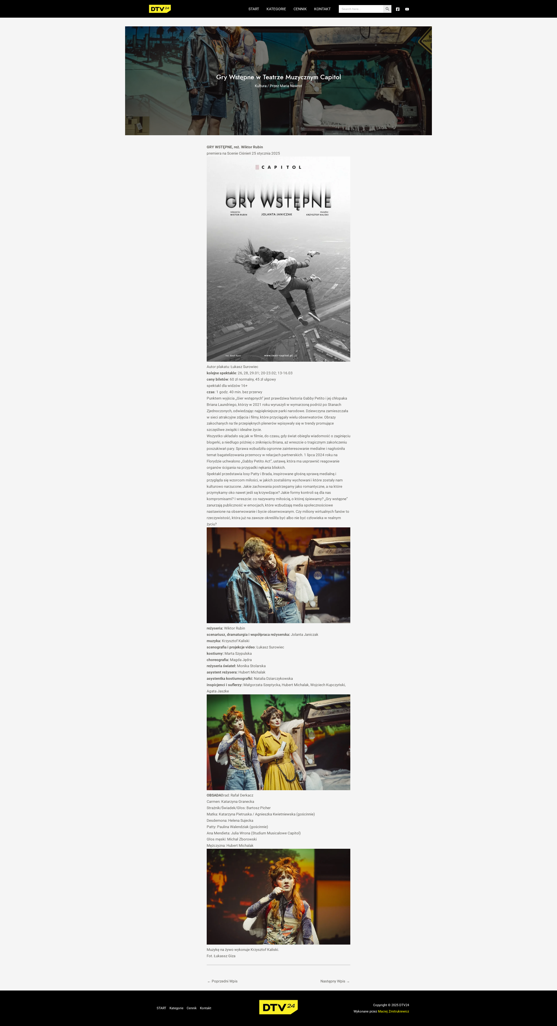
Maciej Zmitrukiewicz (393, 1011)
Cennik (300, 9)
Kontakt (322, 9)
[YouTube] (407, 9)
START (253, 9)
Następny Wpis (335, 981)
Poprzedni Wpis (222, 981)
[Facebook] (398, 9)
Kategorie (276, 9)
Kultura (261, 86)
